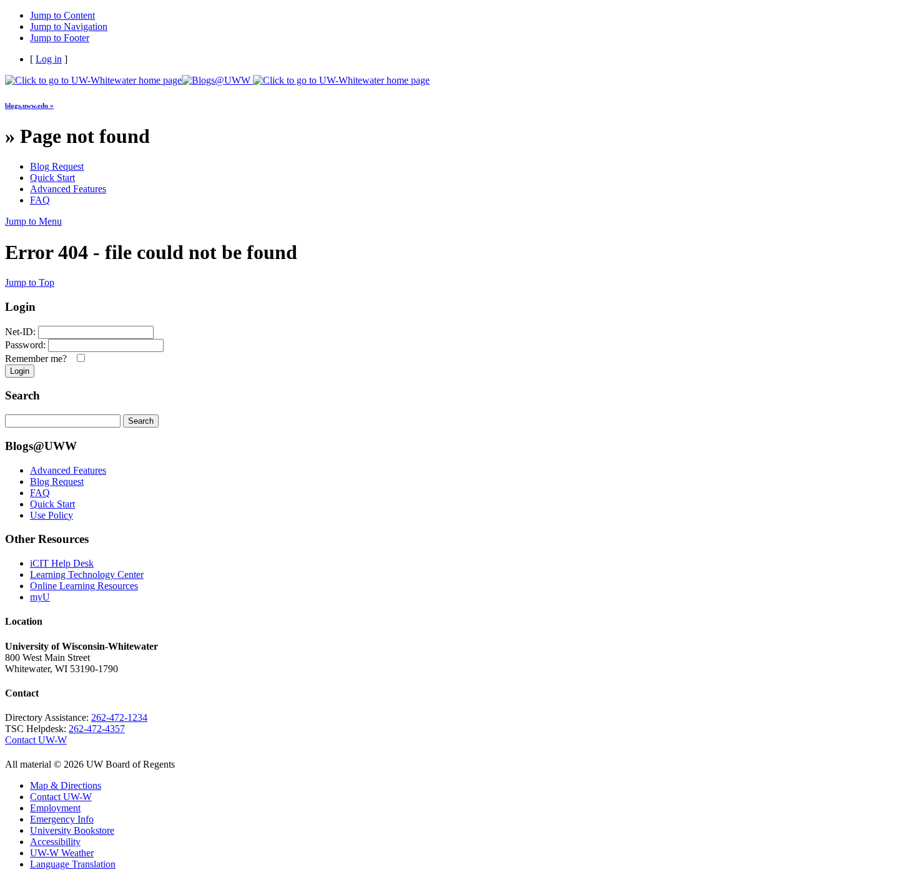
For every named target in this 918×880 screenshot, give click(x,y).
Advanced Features (68, 188)
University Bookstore (72, 830)
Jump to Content (62, 15)
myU (40, 597)
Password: (25, 345)
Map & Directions (65, 785)
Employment (55, 808)
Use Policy (51, 515)
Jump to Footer (59, 37)
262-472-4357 (97, 728)
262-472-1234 (119, 717)
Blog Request (57, 166)
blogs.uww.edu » (29, 105)
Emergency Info (62, 819)
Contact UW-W (36, 740)
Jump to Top (29, 282)
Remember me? (38, 358)
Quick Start (52, 177)
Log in (49, 59)
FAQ (40, 200)
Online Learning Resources (84, 585)
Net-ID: (20, 331)
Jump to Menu (33, 221)
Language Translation (73, 864)
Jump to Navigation (68, 26)
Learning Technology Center (87, 574)
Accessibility (55, 841)
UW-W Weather (62, 853)
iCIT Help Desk (62, 563)
